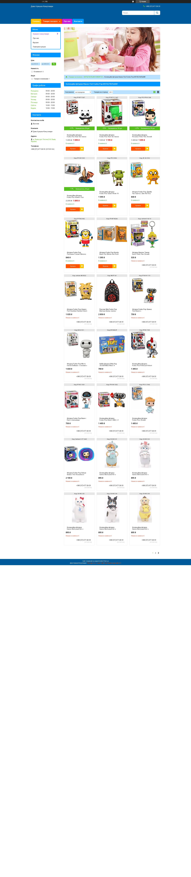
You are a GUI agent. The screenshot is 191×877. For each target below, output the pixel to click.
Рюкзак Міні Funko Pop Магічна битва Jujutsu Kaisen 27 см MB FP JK (108, 311)
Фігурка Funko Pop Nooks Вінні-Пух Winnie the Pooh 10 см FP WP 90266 (109, 254)
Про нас (67, 21)
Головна (36, 21)
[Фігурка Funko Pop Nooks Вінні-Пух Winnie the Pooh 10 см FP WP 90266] (112, 234)
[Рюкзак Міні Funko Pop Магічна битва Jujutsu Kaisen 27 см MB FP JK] (112, 291)
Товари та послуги (75, 77)
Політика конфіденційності (112, 563)
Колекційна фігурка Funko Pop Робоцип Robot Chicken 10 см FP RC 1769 (142, 365)
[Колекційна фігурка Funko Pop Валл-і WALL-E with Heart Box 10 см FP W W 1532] (112, 400)
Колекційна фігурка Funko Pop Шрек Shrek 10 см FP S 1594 (109, 193)
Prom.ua (106, 561)
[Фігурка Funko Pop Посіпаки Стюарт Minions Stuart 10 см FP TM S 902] (79, 234)
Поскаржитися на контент (95, 563)
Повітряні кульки (39, 47)
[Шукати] (157, 13)
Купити (72, 149)
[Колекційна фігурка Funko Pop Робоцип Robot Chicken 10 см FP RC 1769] (144, 345)
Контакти (78, 21)
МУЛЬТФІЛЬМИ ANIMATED (93, 77)
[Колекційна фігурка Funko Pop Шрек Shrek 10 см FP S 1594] (112, 173)
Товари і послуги (50, 21)
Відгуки (35, 43)
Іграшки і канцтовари (41, 34)
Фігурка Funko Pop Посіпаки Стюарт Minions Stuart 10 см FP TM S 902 (76, 254)
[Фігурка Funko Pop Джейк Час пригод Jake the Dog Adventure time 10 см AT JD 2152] (144, 173)
